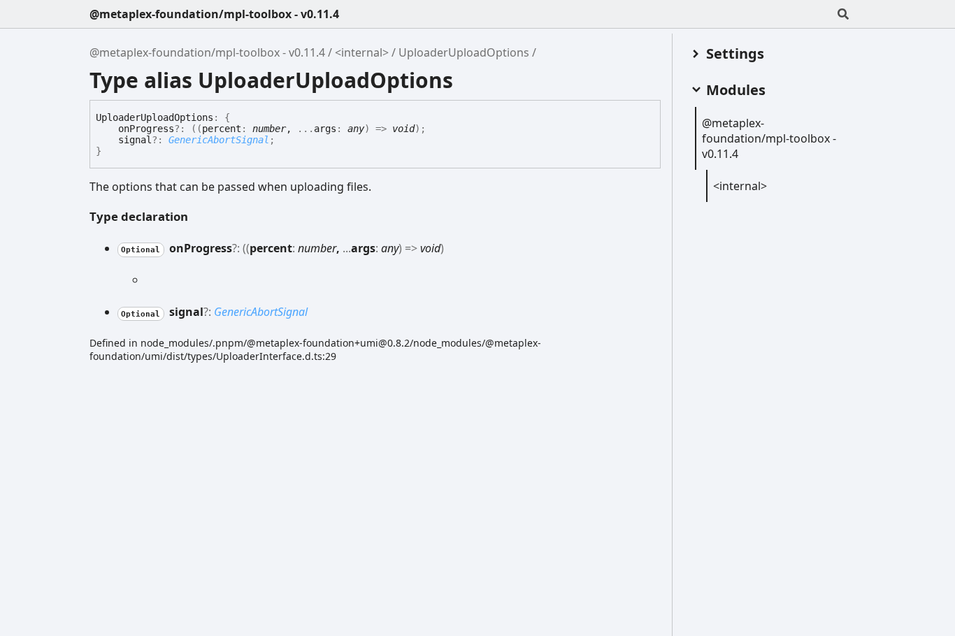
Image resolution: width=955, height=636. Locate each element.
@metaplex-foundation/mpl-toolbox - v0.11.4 (214, 14)
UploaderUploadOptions (463, 52)
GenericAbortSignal (218, 139)
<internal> (362, 52)
